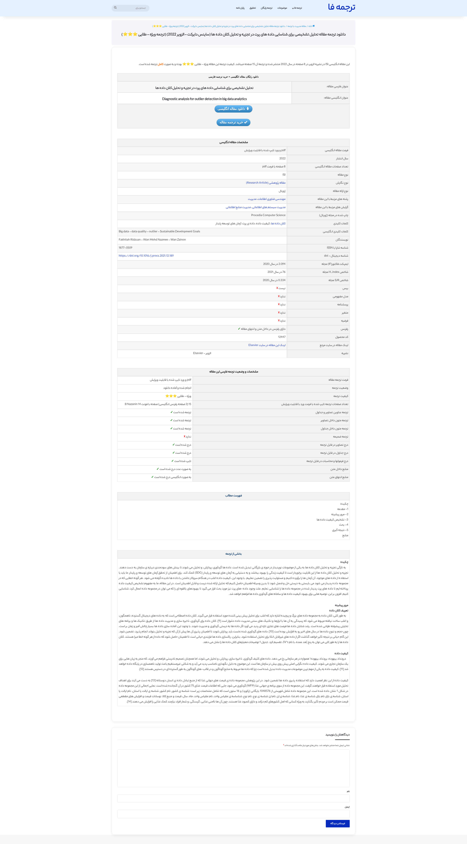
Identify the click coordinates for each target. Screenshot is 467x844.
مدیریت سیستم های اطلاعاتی (268, 207)
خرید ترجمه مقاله (231, 122)
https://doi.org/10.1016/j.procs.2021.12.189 (146, 256)
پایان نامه (240, 8)
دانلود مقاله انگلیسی (231, 108)
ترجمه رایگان (266, 8)
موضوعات (282, 8)
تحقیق (253, 8)
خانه (310, 26)
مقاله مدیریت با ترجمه (296, 26)
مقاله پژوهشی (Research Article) (265, 183)
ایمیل (347, 807)
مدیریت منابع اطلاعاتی (238, 207)
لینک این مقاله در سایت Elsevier (266, 345)
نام (348, 791)
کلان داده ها (278, 224)
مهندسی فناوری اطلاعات (271, 199)
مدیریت (252, 199)
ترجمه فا (298, 8)
